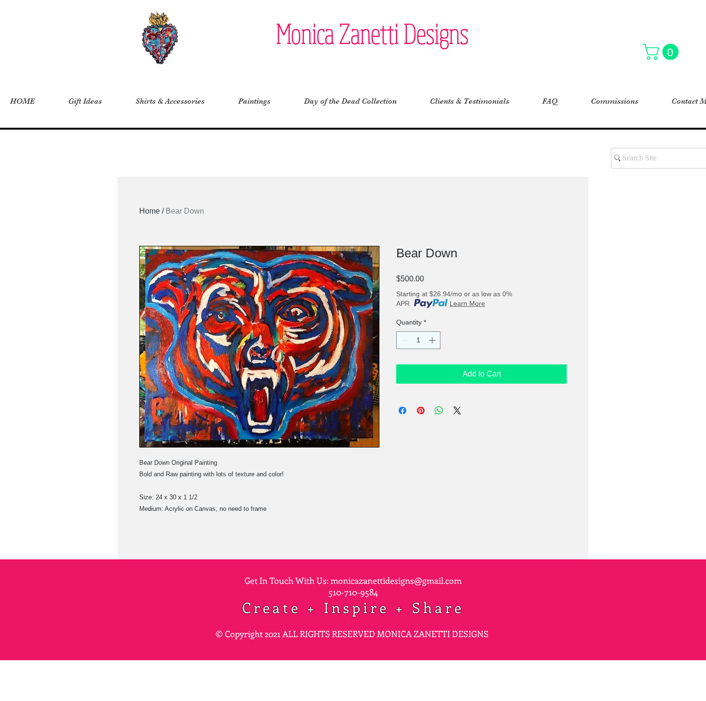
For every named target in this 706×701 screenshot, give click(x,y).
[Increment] (433, 340)
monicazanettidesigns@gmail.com (396, 580)
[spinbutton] (418, 340)
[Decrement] (404, 340)
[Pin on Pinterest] (420, 410)
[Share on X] (457, 410)
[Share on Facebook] (402, 410)
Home (149, 211)
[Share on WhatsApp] (439, 410)
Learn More (467, 303)
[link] (662, 52)
